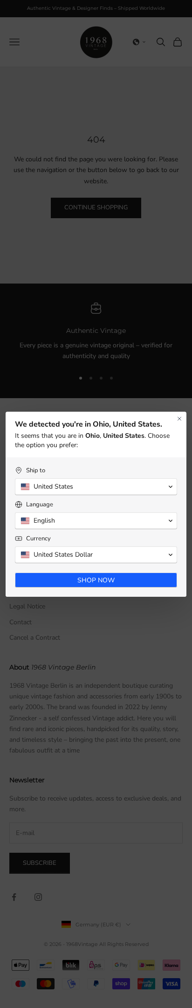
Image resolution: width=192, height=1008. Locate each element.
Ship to (35, 471)
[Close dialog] (179, 419)
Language (39, 505)
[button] (96, 486)
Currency (38, 539)
